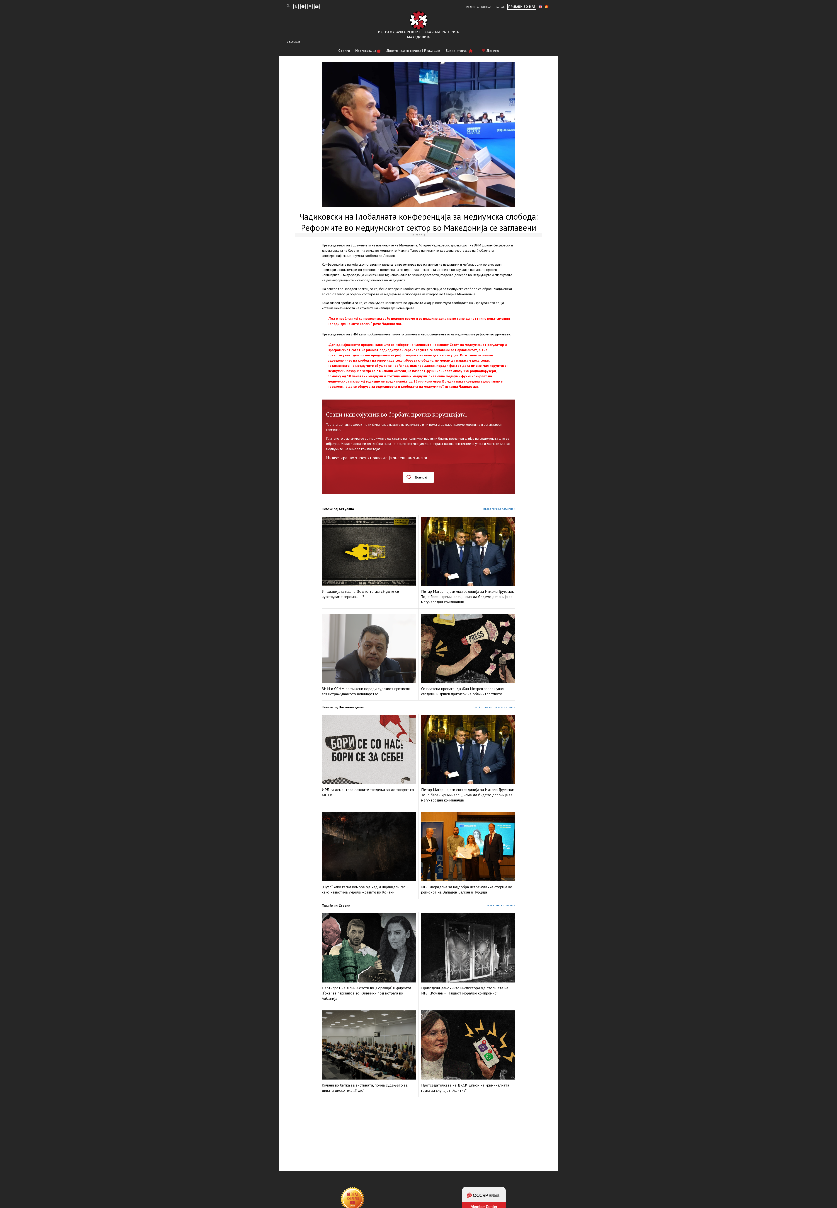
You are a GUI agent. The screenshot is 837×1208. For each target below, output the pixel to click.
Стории (344, 50)
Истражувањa (365, 50)
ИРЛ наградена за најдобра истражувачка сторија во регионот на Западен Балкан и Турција (466, 889)
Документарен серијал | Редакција (413, 50)
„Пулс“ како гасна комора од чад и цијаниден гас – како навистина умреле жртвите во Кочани (365, 889)
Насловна (472, 7)
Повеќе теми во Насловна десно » (494, 707)
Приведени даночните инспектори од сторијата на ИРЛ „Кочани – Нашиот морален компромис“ (464, 990)
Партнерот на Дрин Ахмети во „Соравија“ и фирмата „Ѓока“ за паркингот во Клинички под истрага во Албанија (366, 993)
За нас (500, 7)
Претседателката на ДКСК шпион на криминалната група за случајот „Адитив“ (465, 1088)
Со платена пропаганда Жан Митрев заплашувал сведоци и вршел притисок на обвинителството (462, 691)
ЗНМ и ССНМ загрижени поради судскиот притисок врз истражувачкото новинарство (366, 691)
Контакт (487, 7)
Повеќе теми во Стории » (500, 905)
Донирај (492, 50)
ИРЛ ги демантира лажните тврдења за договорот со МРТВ (368, 792)
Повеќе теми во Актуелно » (498, 508)
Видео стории (457, 50)
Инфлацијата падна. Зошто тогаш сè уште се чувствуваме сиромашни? (360, 594)
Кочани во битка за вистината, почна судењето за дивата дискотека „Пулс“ (365, 1088)
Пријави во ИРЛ (521, 7)
